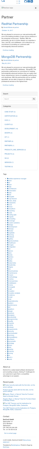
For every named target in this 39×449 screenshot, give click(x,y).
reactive (11, 323)
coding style (12, 215)
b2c (9, 195)
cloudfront (11, 209)
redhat (10, 325)
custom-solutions (14, 223)
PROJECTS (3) (9, 154)
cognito (11, 217)
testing (10, 349)
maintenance (12, 273)
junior (10, 259)
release (11, 327)
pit (9, 307)
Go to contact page (10, 433)
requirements (12, 329)
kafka (10, 261)
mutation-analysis (14, 293)
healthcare (12, 243)
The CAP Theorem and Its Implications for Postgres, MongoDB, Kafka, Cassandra (19, 408)
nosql (10, 297)
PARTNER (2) (9, 141)
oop (9, 299)
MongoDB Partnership (16, 56)
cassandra (12, 203)
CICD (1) (7, 120)
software (11, 339)
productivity (12, 317)
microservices (13, 281)
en (19, 3)
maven (10, 275)
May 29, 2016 (6, 63)
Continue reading (8, 50)
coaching (11, 211)
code (10, 213)
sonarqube (12, 341)
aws (9, 193)
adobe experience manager (17, 179)
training (11, 351)
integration (12, 247)
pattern (10, 303)
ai (9, 183)
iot (9, 249)
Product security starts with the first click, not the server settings (18, 390)
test (9, 347)
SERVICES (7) (9, 162)
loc (9, 269)
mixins (10, 285)
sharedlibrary (12, 337)
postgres (11, 315)
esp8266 (11, 233)
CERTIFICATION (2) (11, 116)
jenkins (10, 257)
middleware (12, 283)
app (9, 187)
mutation (11, 291)
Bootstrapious (15, 445)
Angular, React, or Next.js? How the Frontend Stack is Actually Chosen (19, 399)
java (10, 253)
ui (9, 355)
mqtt (10, 289)
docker (10, 231)
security (11, 331)
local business (13, 271)
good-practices (13, 241)
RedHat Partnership (15, 23)
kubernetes (12, 263)
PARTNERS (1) (9, 145)
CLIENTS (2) (9, 124)
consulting (11, 219)
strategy (11, 343)
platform (11, 309)
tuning (10, 353)
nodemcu (11, 295)
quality (10, 321)
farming (11, 235)
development (12, 227)
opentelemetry (13, 301)
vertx (10, 359)
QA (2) (7, 158)
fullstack (11, 237)
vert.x (10, 357)
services (11, 335)
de (19, 1)
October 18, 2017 (7, 30)
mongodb (11, 287)
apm (10, 185)
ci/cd (10, 205)
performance (12, 305)
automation (12, 191)
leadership (12, 265)
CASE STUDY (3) (10, 112)
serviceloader (12, 333)
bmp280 (11, 197)
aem (10, 181)
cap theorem (12, 199)
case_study (12, 201)
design (10, 225)
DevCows (6, 447)
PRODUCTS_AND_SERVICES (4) (15, 150)
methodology (12, 277)
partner (16, 27)
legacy (10, 267)
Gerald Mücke (8, 27)
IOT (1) (7, 137)
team (10, 345)
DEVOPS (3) (8, 133)
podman (11, 313)
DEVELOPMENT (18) (11, 129)
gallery (10, 239)
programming (12, 319)
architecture (12, 189)
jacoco (10, 251)
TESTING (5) (9, 166)
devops (11, 229)
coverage (11, 221)
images (11, 245)
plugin (10, 311)
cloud (10, 207)
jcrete (10, 255)
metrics (11, 279)
